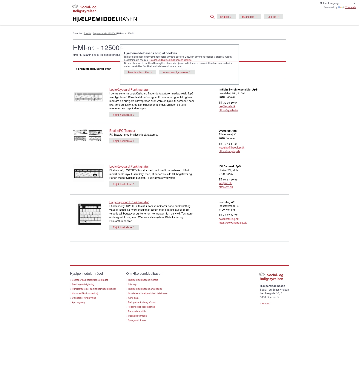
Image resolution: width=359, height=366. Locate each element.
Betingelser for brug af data (142, 302)
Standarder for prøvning (84, 297)
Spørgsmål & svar (137, 320)
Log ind (272, 17)
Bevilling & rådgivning (83, 284)
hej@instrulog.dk (229, 219)
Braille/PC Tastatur (122, 130)
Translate (350, 7)
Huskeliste (248, 17)
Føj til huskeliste (122, 115)
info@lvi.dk (225, 183)
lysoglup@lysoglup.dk (231, 147)
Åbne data (133, 297)
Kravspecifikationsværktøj (85, 293)
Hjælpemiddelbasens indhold (143, 279)
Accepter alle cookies (138, 72)
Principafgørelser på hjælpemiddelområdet (94, 288)
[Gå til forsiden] (134, 19)
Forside (87, 33)
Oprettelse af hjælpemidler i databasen (148, 293)
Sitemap (132, 284)
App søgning (78, 302)
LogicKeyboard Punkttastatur (129, 89)
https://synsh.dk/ (228, 110)
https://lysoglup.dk (229, 151)
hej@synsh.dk (227, 106)
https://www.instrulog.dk (233, 222)
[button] (213, 16)
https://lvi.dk (226, 187)
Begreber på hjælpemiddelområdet (90, 279)
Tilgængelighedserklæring (141, 306)
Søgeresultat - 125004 (104, 33)
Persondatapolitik (137, 311)
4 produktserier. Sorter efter (93, 69)
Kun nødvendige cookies (175, 72)
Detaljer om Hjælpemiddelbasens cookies (170, 59)
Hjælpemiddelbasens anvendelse (145, 288)
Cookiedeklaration (137, 315)
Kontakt (265, 303)
